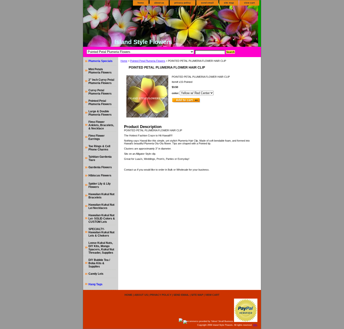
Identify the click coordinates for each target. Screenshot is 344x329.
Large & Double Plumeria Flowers (100, 113)
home (141, 2)
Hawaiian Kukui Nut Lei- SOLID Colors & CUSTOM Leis (101, 218)
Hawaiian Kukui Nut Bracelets (101, 196)
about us (159, 2)
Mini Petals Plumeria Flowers (100, 71)
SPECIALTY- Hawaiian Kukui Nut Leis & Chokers (101, 232)
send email (207, 2)
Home (124, 60)
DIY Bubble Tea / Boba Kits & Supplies (99, 263)
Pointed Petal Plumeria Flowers (147, 60)
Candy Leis (95, 273)
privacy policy (182, 2)
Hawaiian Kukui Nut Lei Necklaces (101, 206)
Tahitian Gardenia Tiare (100, 158)
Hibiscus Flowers (99, 175)
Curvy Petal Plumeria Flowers (100, 92)
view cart (249, 2)
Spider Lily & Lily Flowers (99, 185)
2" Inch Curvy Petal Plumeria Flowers (101, 81)
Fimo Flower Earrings (96, 137)
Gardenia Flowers (100, 167)
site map (229, 2)
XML (255, 325)
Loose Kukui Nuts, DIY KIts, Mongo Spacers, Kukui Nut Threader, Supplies (101, 247)
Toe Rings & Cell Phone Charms (99, 148)
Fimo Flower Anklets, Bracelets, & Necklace (101, 125)
